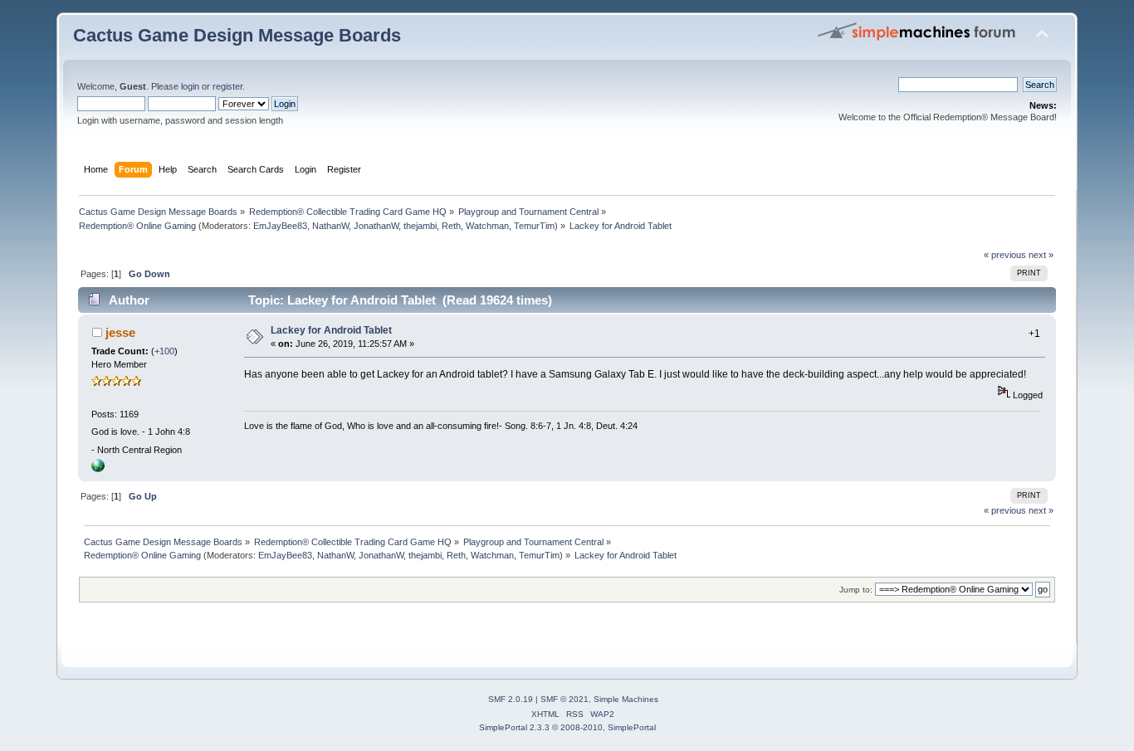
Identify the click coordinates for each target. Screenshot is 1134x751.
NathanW (330, 226)
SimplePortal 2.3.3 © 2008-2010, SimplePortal (567, 727)
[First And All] (98, 469)
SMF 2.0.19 (510, 699)
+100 (164, 351)
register (227, 86)
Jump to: (855, 589)
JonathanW (376, 226)
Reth (451, 226)
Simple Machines (626, 699)
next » (1041, 255)
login (190, 86)
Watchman (487, 226)
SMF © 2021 (564, 699)
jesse (120, 332)
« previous (1005, 255)
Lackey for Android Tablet (331, 330)
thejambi (420, 226)
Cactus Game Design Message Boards (237, 35)
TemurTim (534, 226)
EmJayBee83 (280, 226)
